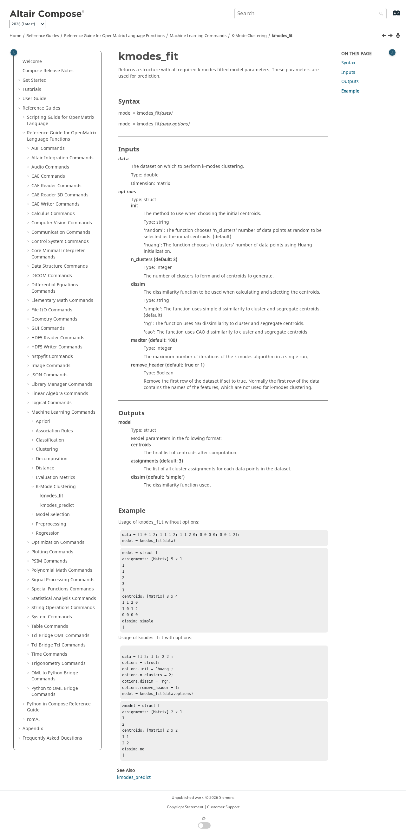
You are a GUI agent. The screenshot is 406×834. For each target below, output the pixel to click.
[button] (20, 62)
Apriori (43, 421)
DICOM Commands (51, 275)
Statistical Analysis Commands (63, 598)
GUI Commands (48, 328)
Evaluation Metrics (55, 477)
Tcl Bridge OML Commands (60, 635)
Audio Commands (50, 167)
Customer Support (223, 807)
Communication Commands (60, 232)
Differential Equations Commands (54, 288)
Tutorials (32, 89)
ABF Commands (48, 148)
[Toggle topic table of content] (392, 52)
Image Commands (50, 365)
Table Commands (49, 626)
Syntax (348, 63)
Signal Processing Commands (63, 579)
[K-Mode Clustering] (384, 36)
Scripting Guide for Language (60, 120)
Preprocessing (51, 524)
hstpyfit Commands (52, 356)
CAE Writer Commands (55, 204)
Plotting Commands (52, 552)
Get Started (35, 80)
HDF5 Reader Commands (57, 337)
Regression (48, 533)
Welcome (32, 61)
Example (350, 91)
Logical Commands (51, 402)
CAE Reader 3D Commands (59, 195)
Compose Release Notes (48, 70)
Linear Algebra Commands (59, 393)
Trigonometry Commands (58, 663)
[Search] (380, 14)
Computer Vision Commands (61, 223)
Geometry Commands (54, 319)
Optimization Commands (57, 542)
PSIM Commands (49, 561)
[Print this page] (398, 36)
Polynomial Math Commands (61, 570)
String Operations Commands (63, 607)
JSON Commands (49, 375)
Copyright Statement (185, 807)
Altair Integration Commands (62, 158)
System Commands (51, 617)
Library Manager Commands (61, 384)
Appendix (33, 728)
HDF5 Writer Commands (56, 347)
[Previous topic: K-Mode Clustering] (384, 36)
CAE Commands (48, 176)
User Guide (34, 98)
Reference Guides (42, 36)
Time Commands (49, 654)
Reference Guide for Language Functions (114, 36)
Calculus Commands (53, 213)
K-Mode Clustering (249, 36)
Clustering (47, 449)
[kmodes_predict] (391, 36)
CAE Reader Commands (56, 185)
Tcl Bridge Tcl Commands (58, 645)
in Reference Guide (59, 707)
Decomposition (52, 458)
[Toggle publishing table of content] (13, 52)
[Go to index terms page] (390, 16)
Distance (45, 468)
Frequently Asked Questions (52, 738)
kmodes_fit (282, 36)
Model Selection (53, 514)
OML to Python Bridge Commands (54, 676)
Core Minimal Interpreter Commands (58, 253)
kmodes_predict (57, 505)
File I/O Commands (51, 310)
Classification (50, 440)
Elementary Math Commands (62, 300)
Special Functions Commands (62, 589)
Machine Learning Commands (198, 36)
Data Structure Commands (59, 266)
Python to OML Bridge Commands (54, 691)
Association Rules (54, 431)
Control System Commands (60, 241)
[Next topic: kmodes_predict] (391, 36)
